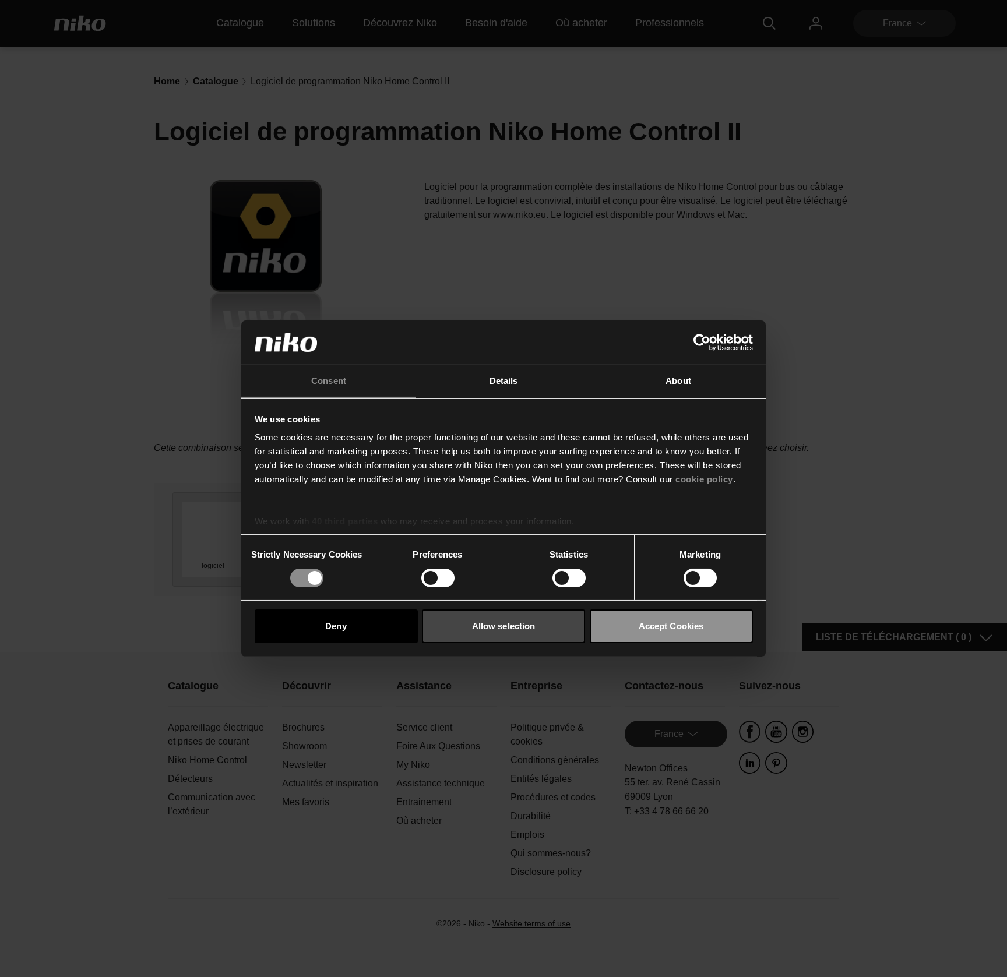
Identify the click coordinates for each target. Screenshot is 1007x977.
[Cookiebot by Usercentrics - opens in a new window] (702, 342)
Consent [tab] (328, 381)
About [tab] (678, 381)
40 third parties (345, 521)
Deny (335, 626)
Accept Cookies (671, 626)
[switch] (438, 578)
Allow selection (504, 626)
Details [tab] (504, 381)
